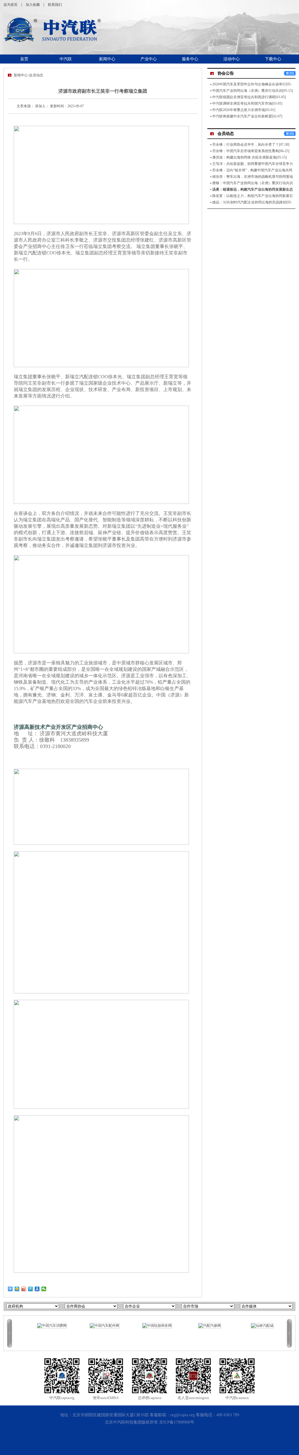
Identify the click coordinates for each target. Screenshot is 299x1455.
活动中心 (231, 59)
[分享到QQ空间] (17, 1289)
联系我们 (55, 5)
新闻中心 (107, 59)
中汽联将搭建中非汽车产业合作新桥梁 (242, 116)
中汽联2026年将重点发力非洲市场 (238, 110)
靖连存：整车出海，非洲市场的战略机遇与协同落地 (252, 177)
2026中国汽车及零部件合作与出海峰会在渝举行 (249, 84)
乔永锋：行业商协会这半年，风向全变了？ (245, 144)
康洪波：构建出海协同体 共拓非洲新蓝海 (244, 157)
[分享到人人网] (37, 1289)
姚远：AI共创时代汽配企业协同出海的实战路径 (249, 202)
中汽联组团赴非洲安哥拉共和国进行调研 (243, 97)
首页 (24, 59)
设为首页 (11, 5)
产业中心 (148, 59)
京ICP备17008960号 (176, 1422)
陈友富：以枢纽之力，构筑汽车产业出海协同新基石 (252, 196)
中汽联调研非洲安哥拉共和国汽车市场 (242, 103)
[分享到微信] (43, 1289)
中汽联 (66, 59)
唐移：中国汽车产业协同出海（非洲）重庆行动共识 (252, 183)
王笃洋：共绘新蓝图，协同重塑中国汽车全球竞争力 (252, 164)
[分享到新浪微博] (23, 1289)
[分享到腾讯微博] (30, 1289)
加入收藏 (33, 5)
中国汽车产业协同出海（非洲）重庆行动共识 (247, 91)
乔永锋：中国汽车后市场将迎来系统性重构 (245, 151)
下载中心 (273, 59)
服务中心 (190, 59)
